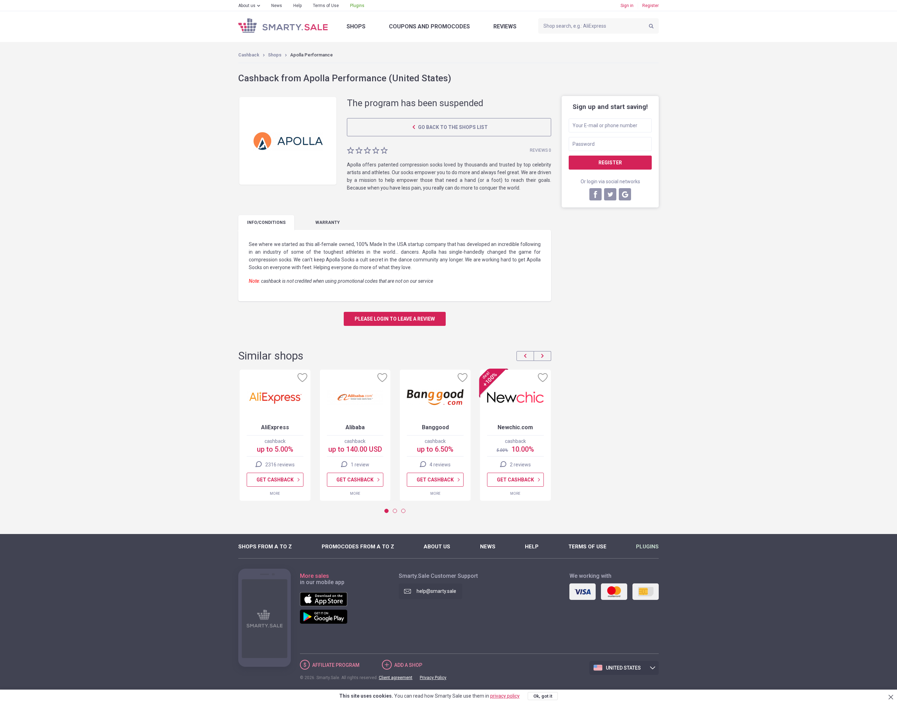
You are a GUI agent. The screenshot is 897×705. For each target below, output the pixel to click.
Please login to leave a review (395, 319)
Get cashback (275, 479)
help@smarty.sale (436, 591)
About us (246, 5)
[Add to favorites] (302, 377)
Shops (356, 26)
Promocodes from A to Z (358, 546)
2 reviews (520, 464)
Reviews (504, 26)
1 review (360, 464)
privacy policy (505, 696)
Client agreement (395, 677)
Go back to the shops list (452, 127)
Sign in (627, 5)
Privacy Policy (433, 677)
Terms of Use (326, 5)
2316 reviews (280, 464)
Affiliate (336, 665)
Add (408, 665)
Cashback (248, 54)
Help (297, 5)
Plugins (357, 5)
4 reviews (440, 464)
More (275, 493)
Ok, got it (542, 696)
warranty (327, 222)
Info (266, 222)
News (276, 5)
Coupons (429, 26)
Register (650, 5)
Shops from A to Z (265, 546)
